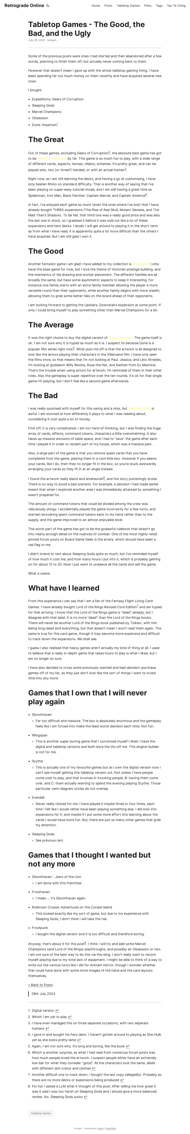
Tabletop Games (41, 1113)
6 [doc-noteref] (104, 477)
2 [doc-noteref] (109, 152)
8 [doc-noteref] (85, 942)
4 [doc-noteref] (146, 194)
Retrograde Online (24, 5)
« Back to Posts (40, 985)
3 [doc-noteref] (125, 169)
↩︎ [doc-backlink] (57, 1010)
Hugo (100, 1128)
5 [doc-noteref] (74, 348)
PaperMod (110, 1128)
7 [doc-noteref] (137, 606)
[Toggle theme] (48, 5)
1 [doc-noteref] (57, 123)
